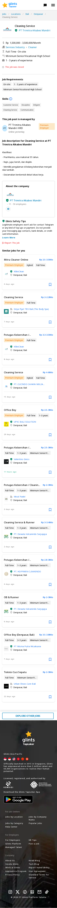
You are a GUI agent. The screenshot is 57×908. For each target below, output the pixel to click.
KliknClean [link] (19, 271)
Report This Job (12, 243)
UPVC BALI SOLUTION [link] (25, 421)
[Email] (39, 892)
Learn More (8, 237)
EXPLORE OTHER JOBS (28, 715)
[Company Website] (8, 209)
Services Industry (15, 47)
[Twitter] (17, 892)
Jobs (4, 14)
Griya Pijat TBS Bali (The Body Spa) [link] (31, 309)
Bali (27, 14)
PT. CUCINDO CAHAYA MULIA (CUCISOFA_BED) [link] (28, 384)
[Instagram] (10, 892)
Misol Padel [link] (19, 496)
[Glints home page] (9, 5)
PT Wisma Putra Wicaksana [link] (27, 646)
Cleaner (32, 47)
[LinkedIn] (32, 892)
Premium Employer (44, 126)
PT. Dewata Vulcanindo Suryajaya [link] (30, 534)
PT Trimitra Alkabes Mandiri (34, 30)
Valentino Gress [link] (21, 459)
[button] (45, 5)
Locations (16, 14)
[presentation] (9, 5)
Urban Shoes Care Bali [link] (25, 683)
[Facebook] (25, 892)
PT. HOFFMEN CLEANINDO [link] (27, 571)
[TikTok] (47, 892)
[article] (28, 272)
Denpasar (38, 14)
